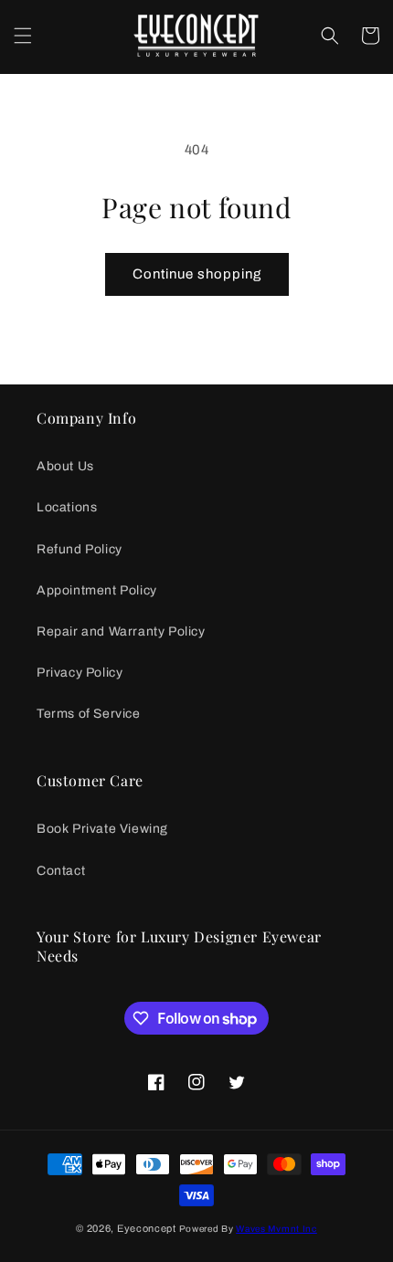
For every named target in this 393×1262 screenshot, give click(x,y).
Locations (67, 507)
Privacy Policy (79, 672)
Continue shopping (197, 274)
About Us (65, 466)
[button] (23, 36)
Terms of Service (89, 713)
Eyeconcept (146, 1228)
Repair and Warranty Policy (121, 631)
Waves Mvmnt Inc (276, 1229)
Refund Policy (79, 549)
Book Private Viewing (102, 829)
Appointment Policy (97, 590)
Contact (61, 871)
